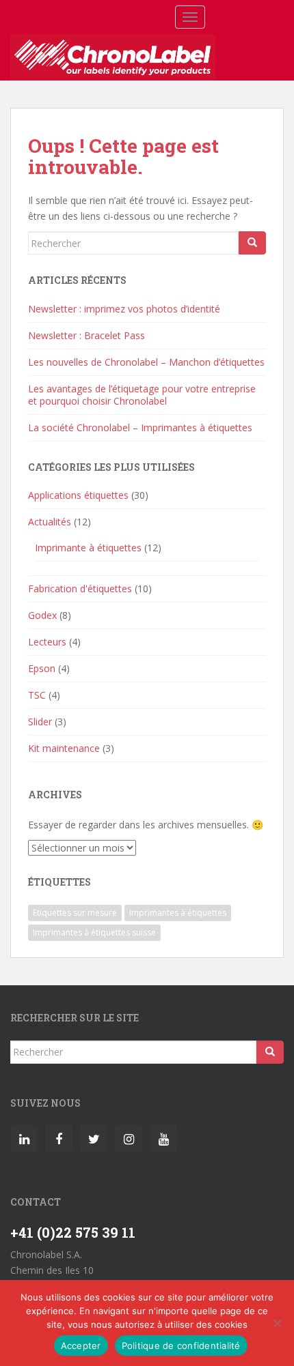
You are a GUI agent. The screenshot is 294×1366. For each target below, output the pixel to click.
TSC (37, 694)
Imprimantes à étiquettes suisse (94, 932)
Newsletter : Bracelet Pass (86, 335)
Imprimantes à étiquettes (177, 912)
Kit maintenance (64, 748)
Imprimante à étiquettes (88, 547)
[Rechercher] (252, 243)
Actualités (49, 521)
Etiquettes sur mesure (75, 912)
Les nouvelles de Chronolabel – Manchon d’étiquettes (146, 361)
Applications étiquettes (78, 495)
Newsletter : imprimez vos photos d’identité (124, 308)
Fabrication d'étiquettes (80, 588)
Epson (41, 668)
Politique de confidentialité (181, 1345)
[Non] (277, 1323)
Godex (42, 615)
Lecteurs (47, 641)
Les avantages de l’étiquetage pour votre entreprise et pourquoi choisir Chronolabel (142, 394)
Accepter (81, 1345)
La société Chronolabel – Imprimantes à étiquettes (140, 427)
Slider (40, 721)
